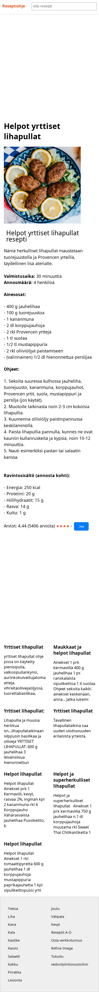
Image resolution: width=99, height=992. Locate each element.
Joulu (55, 908)
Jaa (81, 526)
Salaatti (14, 956)
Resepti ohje (13, 6)
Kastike (14, 940)
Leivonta (15, 980)
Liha (11, 916)
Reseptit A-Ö (61, 932)
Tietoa (13, 908)
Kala (11, 932)
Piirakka (14, 972)
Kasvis (13, 948)
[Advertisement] (49, 66)
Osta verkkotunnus (66, 940)
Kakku (13, 964)
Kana (12, 924)
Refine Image (62, 948)
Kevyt (55, 924)
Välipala (57, 916)
